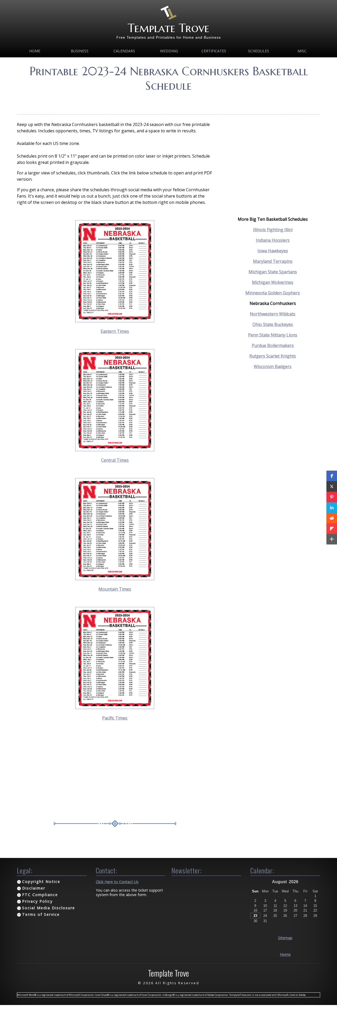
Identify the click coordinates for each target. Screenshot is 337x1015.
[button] (331, 476)
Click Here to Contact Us (117, 881)
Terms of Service (41, 914)
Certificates (213, 50)
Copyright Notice (41, 881)
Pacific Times (114, 718)
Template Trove (168, 28)
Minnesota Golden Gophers (272, 293)
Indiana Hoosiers (273, 240)
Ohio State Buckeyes (272, 324)
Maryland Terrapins (273, 261)
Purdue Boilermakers (273, 345)
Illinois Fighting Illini (273, 230)
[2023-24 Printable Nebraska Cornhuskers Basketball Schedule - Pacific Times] (114, 707)
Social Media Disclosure (48, 907)
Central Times (115, 460)
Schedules (258, 50)
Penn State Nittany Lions (272, 335)
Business (79, 50)
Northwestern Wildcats (272, 314)
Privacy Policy (37, 901)
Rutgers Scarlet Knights (272, 356)
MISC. (302, 50)
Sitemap (285, 937)
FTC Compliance (40, 894)
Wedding (169, 50)
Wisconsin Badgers (272, 366)
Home (34, 50)
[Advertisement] (168, 101)
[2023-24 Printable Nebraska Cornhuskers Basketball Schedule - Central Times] (114, 450)
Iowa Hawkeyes (272, 251)
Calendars (124, 50)
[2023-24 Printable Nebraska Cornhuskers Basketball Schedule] (114, 321)
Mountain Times (114, 589)
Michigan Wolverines (272, 282)
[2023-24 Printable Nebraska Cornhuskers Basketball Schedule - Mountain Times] (114, 578)
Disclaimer (33, 888)
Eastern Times (115, 331)
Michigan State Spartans (273, 272)
